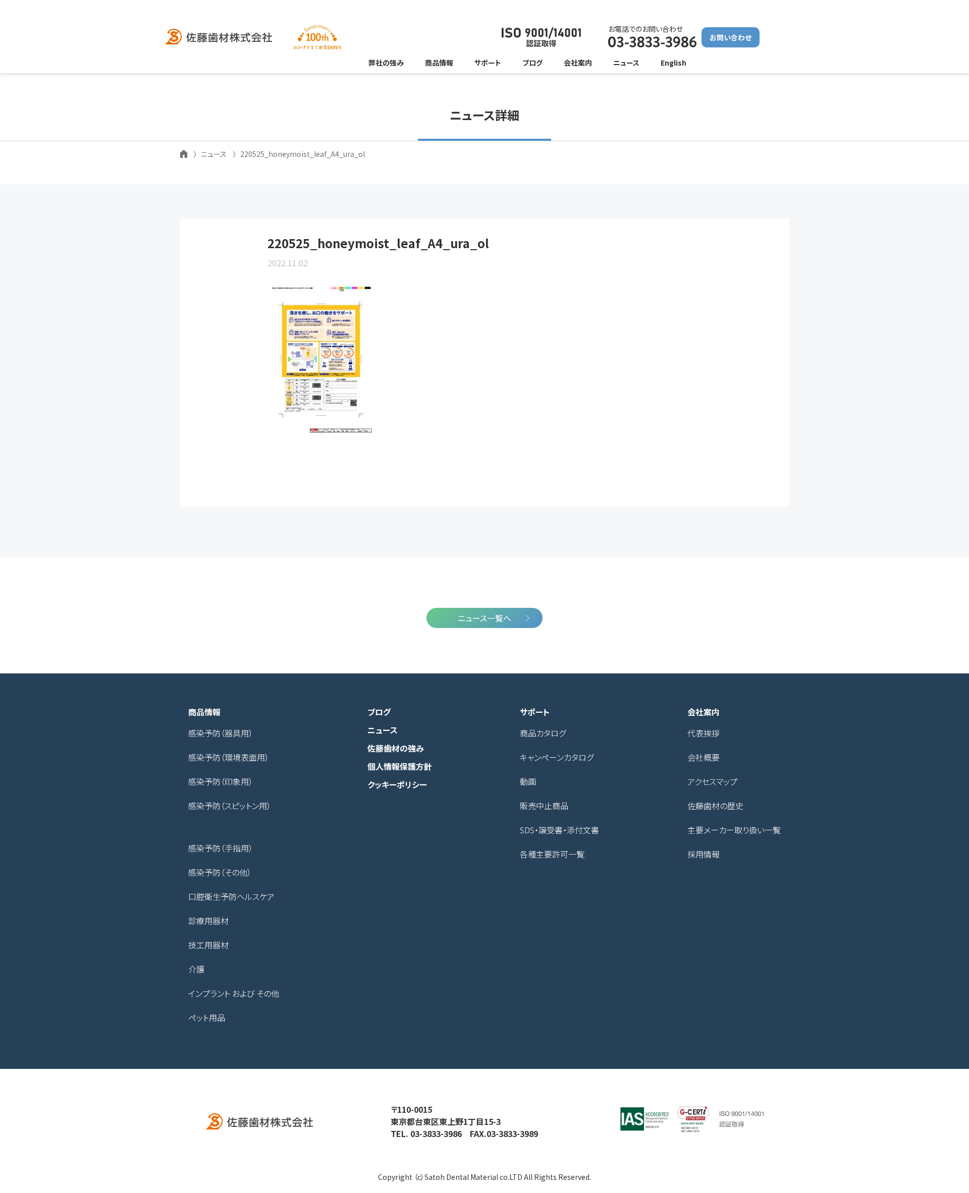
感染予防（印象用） (220, 781)
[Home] (183, 154)
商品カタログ (543, 733)
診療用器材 (208, 921)
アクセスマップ (712, 781)
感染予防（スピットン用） (229, 806)
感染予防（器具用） (220, 733)
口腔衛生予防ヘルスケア (231, 896)
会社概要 (703, 757)
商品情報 (204, 712)
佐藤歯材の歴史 (715, 806)
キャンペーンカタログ (557, 757)
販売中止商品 (544, 806)
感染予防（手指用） (220, 848)
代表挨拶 (703, 733)
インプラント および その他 (233, 993)
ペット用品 (206, 1017)
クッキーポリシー (397, 784)
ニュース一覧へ (484, 618)
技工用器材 (208, 945)
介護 (196, 969)
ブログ (379, 712)
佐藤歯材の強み (395, 748)
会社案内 (703, 712)
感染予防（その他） (219, 872)
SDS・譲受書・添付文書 (559, 830)
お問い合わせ (730, 37)
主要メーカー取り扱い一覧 (734, 830)
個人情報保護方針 (399, 766)
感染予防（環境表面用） (228, 757)
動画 (528, 781)
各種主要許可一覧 (552, 854)
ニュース (382, 730)
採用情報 (703, 854)
